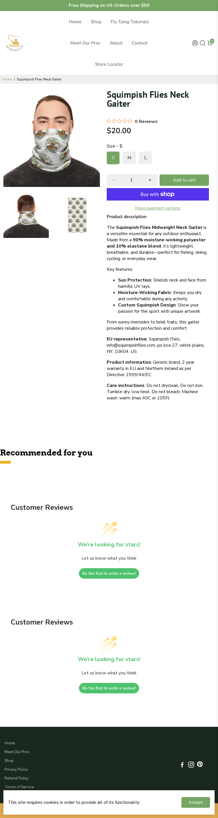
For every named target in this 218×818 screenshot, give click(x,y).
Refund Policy (16, 778)
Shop (96, 22)
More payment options (158, 208)
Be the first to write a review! (109, 573)
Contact (140, 43)
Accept (195, 802)
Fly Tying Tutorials (130, 22)
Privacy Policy (16, 769)
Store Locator (109, 64)
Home (75, 22)
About (116, 43)
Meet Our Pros (85, 43)
